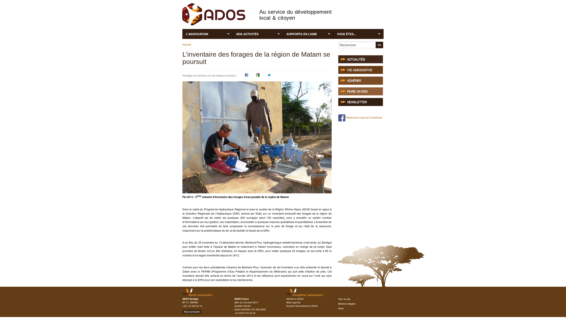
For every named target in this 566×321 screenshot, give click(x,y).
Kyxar (341, 308)
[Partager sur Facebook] (246, 75)
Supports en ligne (302, 34)
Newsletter (357, 102)
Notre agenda (293, 302)
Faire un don (357, 91)
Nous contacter (192, 311)
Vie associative (359, 70)
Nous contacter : (201, 295)
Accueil (186, 44)
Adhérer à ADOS (295, 298)
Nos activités (247, 34)
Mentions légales (347, 303)
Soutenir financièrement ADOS (302, 306)
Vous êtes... (346, 34)
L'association (197, 34)
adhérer (354, 81)
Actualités (356, 59)
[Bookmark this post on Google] (258, 75)
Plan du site (344, 299)
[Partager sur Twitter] (269, 75)
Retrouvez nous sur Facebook (363, 117)
